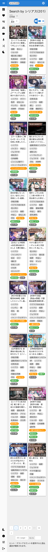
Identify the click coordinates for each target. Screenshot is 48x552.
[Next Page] (11, 533)
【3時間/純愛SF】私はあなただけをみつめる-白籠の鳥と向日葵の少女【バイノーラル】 (36, 354)
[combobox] (30, 3)
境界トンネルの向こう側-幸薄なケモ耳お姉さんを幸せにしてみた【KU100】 (36, 198)
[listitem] (3, 9)
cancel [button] (18, 3)
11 (39, 528)
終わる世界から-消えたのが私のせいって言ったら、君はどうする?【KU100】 (17, 463)
